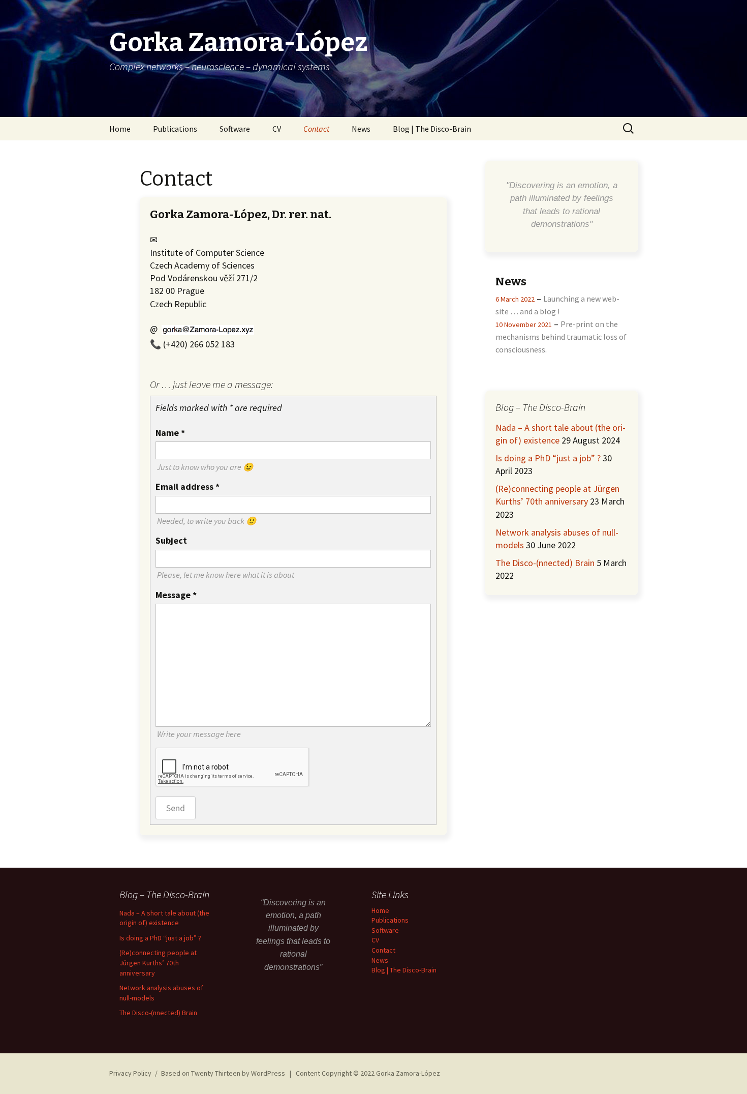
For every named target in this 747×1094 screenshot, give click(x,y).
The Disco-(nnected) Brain (545, 563)
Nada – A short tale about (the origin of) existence (164, 918)
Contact (316, 129)
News (361, 129)
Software (235, 129)
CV (276, 129)
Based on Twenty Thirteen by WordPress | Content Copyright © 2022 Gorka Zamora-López (300, 1073)
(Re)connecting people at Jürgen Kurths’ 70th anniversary (158, 962)
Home (120, 129)
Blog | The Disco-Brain (432, 129)
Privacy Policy (130, 1073)
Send (175, 808)
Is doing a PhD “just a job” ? (548, 458)
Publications (175, 129)
